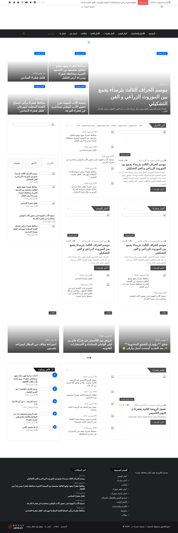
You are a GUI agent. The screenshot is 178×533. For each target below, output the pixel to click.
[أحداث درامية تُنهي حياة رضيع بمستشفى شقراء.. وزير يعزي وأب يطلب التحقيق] (47, 379)
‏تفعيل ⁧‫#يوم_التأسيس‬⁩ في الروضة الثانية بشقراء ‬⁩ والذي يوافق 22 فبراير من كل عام (81, 383)
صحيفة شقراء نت (137, 526)
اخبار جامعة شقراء (88, 125)
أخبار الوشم (122, 34)
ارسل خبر (73, 34)
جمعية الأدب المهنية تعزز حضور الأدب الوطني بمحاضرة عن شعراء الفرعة (69, 106)
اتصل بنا (63, 34)
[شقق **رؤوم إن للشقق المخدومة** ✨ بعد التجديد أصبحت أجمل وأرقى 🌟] (144, 331)
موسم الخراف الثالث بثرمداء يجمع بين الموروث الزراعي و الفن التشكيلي (133, 96)
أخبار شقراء (109, 34)
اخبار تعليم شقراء (103, 125)
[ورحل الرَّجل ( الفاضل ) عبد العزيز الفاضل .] (47, 393)
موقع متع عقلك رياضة (34, 526)
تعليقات (16, 163)
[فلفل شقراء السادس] (28, 65)
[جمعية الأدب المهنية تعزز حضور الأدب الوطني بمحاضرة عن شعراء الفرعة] (68, 98)
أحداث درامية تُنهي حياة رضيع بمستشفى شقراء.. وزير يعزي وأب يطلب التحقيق (25, 378)
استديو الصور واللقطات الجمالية (114, 498)
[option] (89, 82)
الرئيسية (152, 34)
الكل (140, 125)
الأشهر (34, 163)
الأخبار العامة (95, 34)
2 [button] (87, 357)
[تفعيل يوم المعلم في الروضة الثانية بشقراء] (112, 403)
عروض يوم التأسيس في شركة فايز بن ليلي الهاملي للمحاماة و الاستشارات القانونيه (90, 344)
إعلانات (83, 34)
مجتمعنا (124, 511)
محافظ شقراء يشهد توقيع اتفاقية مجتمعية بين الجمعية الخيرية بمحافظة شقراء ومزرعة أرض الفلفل (81, 138)
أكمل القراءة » (158, 189)
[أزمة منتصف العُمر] (47, 431)
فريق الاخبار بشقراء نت (156, 160)
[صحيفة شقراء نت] (89, 17)
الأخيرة (51, 163)
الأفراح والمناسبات (138, 34)
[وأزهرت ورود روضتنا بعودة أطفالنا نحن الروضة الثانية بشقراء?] (112, 415)
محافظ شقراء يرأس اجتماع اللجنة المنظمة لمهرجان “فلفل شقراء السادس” (107, 2)
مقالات (124, 515)
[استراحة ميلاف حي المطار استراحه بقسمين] (33, 331)
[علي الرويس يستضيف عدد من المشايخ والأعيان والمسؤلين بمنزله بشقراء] (47, 417)
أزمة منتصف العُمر (30, 427)
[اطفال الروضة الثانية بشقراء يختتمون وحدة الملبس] (112, 391)
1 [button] (90, 358)
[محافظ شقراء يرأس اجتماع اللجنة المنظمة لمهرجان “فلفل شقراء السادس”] (28, 98)
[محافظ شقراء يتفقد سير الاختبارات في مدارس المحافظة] (112, 427)
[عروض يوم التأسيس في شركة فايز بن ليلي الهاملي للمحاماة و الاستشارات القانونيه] (89, 331)
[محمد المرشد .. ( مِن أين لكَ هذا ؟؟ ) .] (47, 405)
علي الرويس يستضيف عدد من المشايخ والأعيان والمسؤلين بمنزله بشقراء (25, 417)
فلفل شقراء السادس (33, 77)
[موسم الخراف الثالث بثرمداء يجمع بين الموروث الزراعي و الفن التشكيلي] (129, 82)
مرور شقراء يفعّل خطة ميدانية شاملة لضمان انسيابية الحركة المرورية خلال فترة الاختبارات (84, 189)
